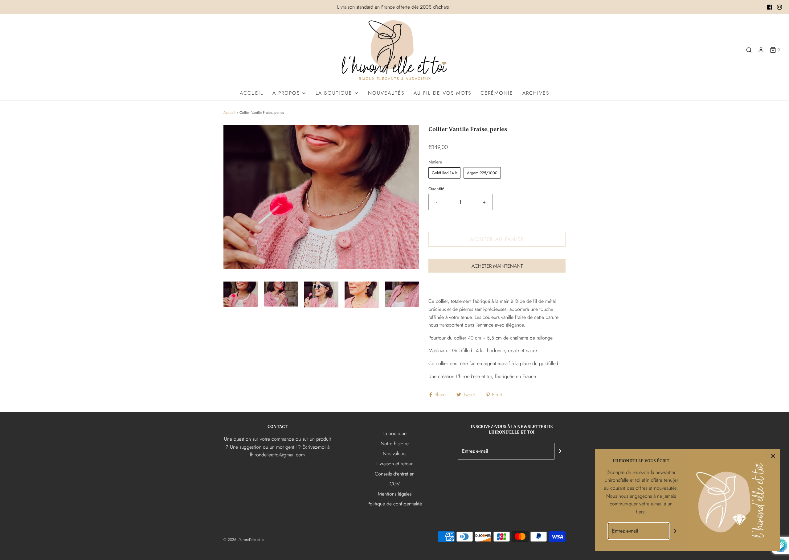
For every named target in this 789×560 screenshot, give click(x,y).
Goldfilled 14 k (444, 173)
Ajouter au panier (497, 239)
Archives (535, 93)
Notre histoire (395, 443)
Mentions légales (394, 493)
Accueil (251, 93)
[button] (240, 295)
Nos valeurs (394, 453)
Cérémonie (496, 93)
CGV (395, 483)
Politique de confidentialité (394, 503)
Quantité (436, 189)
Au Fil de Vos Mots (442, 93)
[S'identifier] (761, 50)
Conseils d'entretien (395, 473)
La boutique (394, 433)
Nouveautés (386, 93)
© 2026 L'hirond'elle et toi (244, 539)
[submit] (560, 451)
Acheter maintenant (497, 266)
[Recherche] (749, 50)
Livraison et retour (394, 463)
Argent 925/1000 (482, 173)
